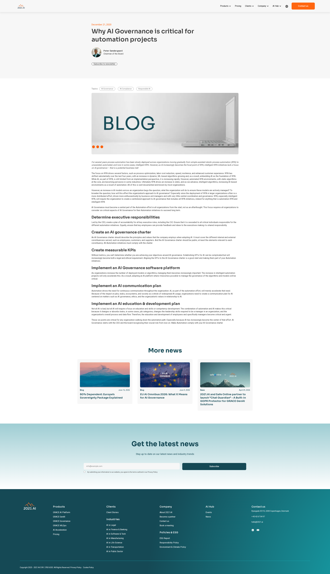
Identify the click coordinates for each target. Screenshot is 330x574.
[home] (21, 6)
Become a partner (167, 517)
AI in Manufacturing (115, 538)
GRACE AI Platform (61, 512)
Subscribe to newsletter (104, 64)
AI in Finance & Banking (116, 529)
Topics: (95, 88)
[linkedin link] (252, 530)
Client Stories (112, 512)
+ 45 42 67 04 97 (258, 517)
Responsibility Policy (169, 542)
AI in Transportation (115, 547)
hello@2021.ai (257, 522)
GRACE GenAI (59, 517)
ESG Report (165, 538)
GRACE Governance (61, 521)
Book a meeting (167, 525)
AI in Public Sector (114, 551)
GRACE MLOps (59, 525)
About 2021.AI (166, 512)
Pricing (238, 6)
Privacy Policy (75, 567)
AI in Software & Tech (116, 534)
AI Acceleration (60, 530)
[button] (225, 6)
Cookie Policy (88, 567)
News (208, 517)
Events (209, 512)
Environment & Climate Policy (173, 547)
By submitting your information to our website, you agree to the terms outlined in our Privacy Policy (122, 472)
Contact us (303, 6)
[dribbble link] (258, 530)
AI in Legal (111, 525)
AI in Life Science (114, 542)
